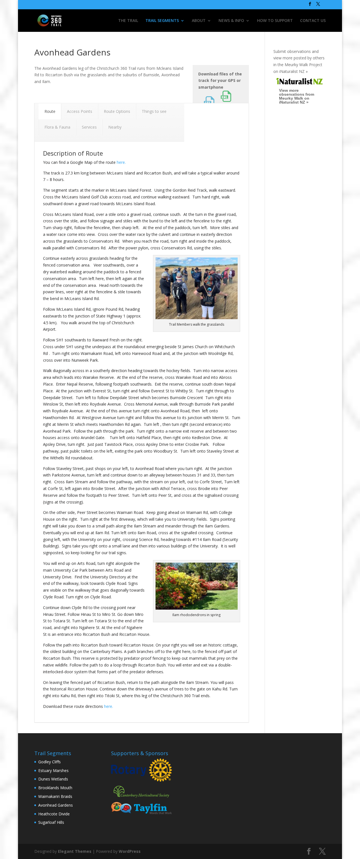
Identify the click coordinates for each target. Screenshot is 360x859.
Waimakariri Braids (55, 796)
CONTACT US (313, 21)
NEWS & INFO (231, 21)
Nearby (115, 127)
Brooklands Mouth (55, 787)
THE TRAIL (128, 21)
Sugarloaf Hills (51, 822)
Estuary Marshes (53, 770)
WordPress (130, 851)
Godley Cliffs (49, 761)
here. (121, 162)
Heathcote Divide (54, 814)
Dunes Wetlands (53, 779)
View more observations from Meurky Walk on (296, 96)
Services (89, 127)
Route (49, 111)
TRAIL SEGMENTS (162, 21)
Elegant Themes (74, 851)
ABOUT (199, 21)
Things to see (154, 111)
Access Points (79, 111)
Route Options (117, 111)
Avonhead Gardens (55, 805)
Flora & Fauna (57, 127)
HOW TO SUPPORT (275, 21)
